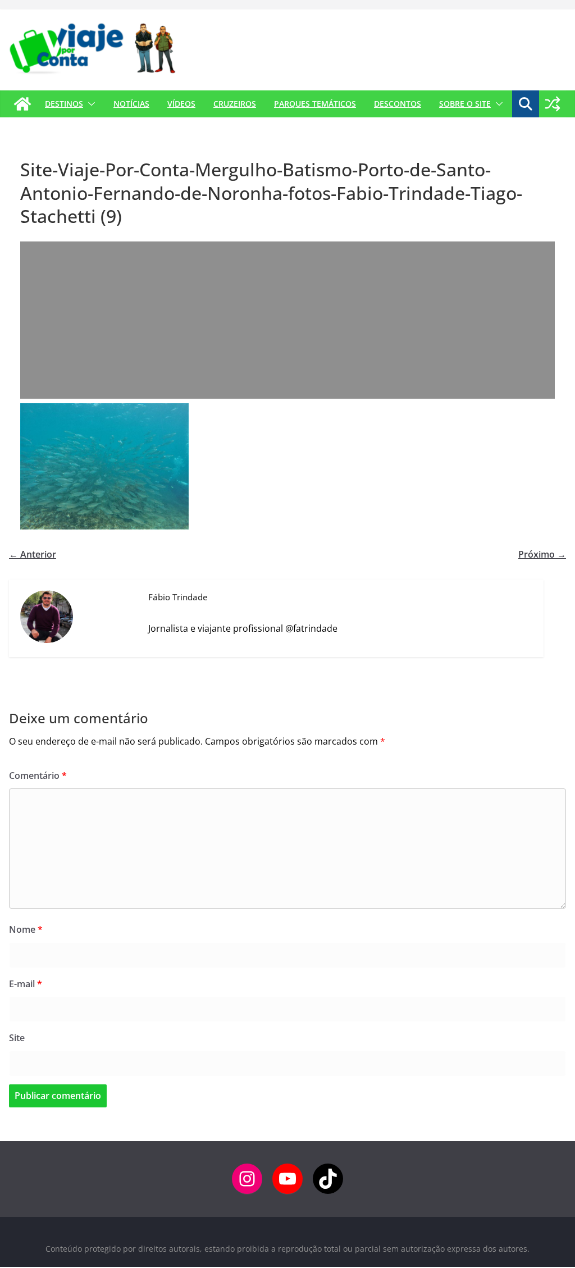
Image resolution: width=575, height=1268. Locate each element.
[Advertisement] (287, 320)
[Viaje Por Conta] (22, 103)
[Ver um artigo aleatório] (552, 103)
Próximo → (542, 554)
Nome (26, 929)
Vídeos (181, 103)
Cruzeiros (234, 103)
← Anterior (32, 554)
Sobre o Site (465, 103)
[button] (89, 104)
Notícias (131, 103)
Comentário (38, 775)
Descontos (397, 103)
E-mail (25, 984)
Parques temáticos (315, 103)
